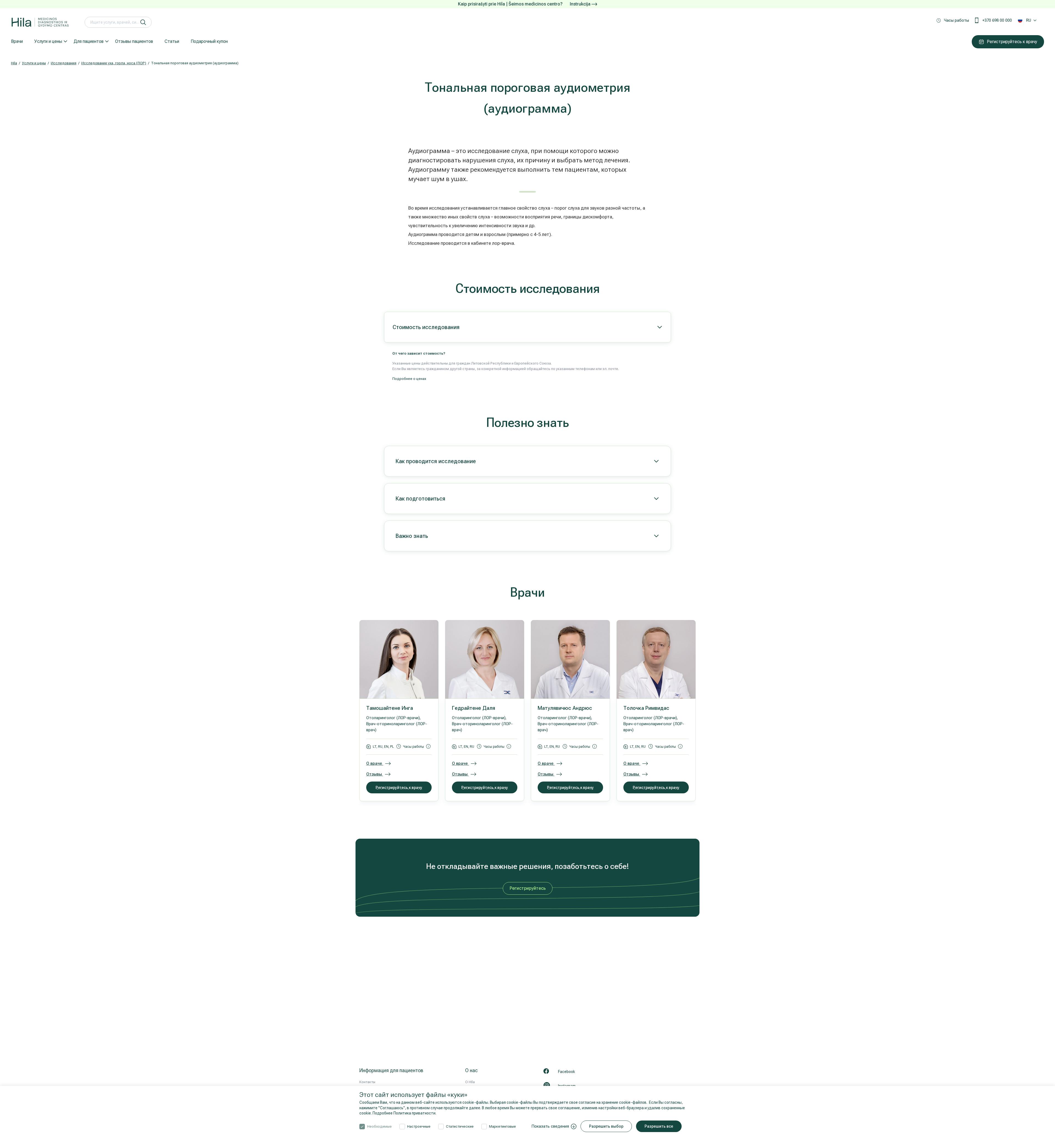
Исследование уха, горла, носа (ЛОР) (113, 63)
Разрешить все (659, 1126)
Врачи (17, 41)
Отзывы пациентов (134, 41)
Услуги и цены (48, 41)
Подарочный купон (209, 41)
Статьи (172, 41)
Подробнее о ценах (409, 379)
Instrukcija (581, 4)
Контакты (367, 1082)
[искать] (143, 22)
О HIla (470, 1082)
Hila (14, 63)
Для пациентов (89, 41)
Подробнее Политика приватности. (404, 1113)
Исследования (63, 63)
